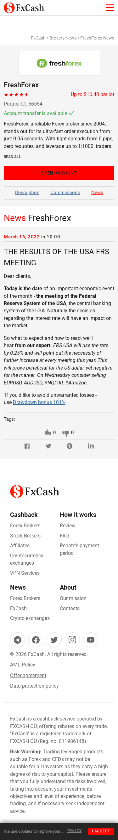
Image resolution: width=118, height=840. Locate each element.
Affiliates (20, 546)
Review (68, 526)
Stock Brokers (25, 536)
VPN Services (25, 573)
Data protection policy (34, 686)
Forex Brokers (25, 526)
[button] (27, 445)
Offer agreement (28, 675)
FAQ (64, 536)
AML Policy (22, 665)
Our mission (73, 598)
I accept (101, 831)
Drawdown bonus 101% (39, 402)
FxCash (38, 37)
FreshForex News (97, 37)
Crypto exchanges (30, 618)
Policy (74, 831)
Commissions (65, 192)
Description (27, 192)
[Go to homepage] (24, 6)
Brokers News (62, 37)
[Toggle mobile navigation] (110, 8)
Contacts (70, 608)
